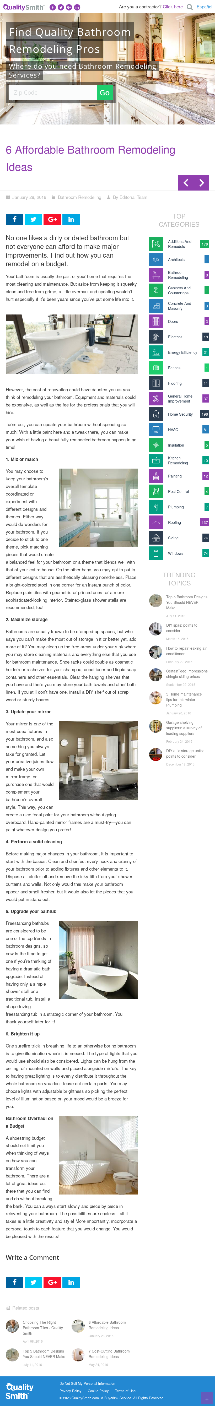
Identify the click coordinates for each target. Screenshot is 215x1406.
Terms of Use (125, 1391)
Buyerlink (111, 1397)
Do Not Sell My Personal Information (87, 1383)
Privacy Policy (71, 1391)
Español (204, 6)
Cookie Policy (98, 1391)
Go (105, 92)
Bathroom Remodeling (79, 197)
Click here (173, 6)
